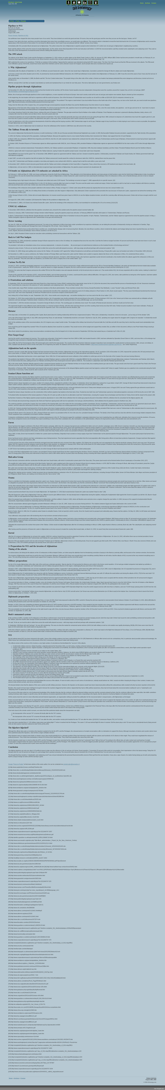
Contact (153, 3)
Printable (23, 21)
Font (12, 21)
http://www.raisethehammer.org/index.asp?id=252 (107, 344)
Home (142, 3)
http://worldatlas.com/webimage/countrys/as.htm (22, 91)
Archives (147, 3)
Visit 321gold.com (159, 1088)
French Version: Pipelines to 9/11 (18, 35)
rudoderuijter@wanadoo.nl (71, 764)
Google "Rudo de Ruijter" (16, 764)
